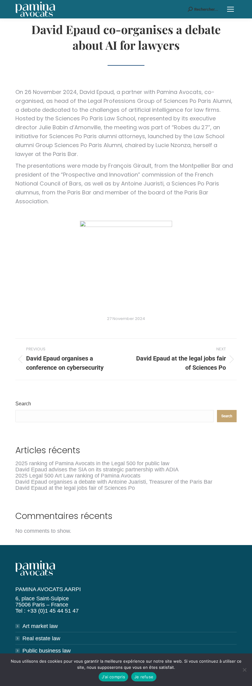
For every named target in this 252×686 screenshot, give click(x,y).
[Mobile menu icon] (230, 9)
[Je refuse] (244, 670)
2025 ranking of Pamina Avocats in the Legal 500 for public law (92, 463)
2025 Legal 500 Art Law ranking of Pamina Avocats (77, 476)
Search (23, 403)
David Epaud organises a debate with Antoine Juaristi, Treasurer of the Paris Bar (113, 482)
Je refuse (143, 676)
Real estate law (41, 638)
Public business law (46, 651)
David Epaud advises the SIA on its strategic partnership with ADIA (97, 469)
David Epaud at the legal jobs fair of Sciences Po (75, 488)
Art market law (40, 626)
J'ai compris (113, 676)
